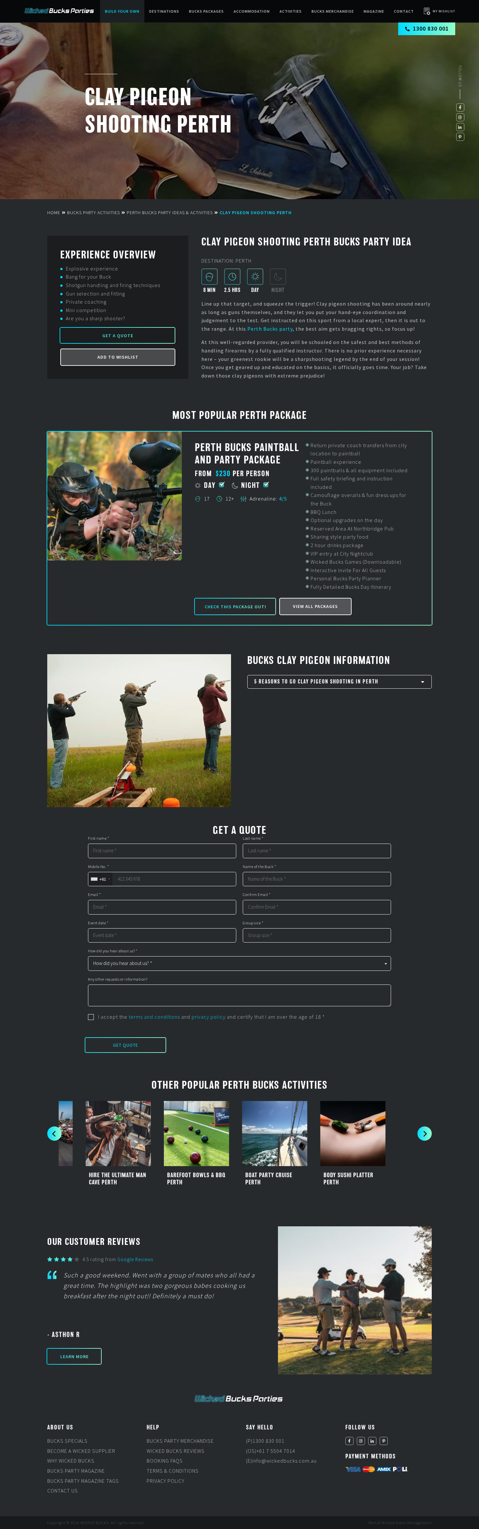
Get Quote (125, 1045)
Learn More (74, 1356)
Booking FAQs (165, 1460)
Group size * (253, 923)
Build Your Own (122, 11)
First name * (98, 838)
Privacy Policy (165, 1480)
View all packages (315, 606)
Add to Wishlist (117, 357)
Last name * (253, 838)
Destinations (164, 11)
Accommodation (252, 11)
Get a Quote (117, 335)
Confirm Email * (257, 895)
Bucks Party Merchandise (180, 1441)
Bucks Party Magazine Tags (83, 1480)
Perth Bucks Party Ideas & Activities (170, 212)
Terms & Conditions (173, 1470)
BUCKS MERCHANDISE (333, 11)
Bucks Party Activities (93, 212)
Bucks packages (206, 11)
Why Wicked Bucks (70, 1460)
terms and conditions (154, 1016)
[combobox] (100, 879)
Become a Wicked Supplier (81, 1451)
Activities (291, 11)
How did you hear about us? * (113, 951)
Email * (94, 895)
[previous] (54, 1133)
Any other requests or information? (117, 979)
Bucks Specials (67, 1441)
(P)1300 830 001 (265, 1441)
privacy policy (208, 1016)
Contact (404, 11)
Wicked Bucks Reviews (176, 1451)
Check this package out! (235, 607)
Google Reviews (135, 1259)
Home (53, 212)
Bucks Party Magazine (76, 1470)
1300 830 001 (431, 28)
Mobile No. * (98, 866)
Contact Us (62, 1490)
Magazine (374, 11)
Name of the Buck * (259, 866)
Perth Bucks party (270, 328)
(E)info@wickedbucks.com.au (281, 1460)
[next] (424, 1133)
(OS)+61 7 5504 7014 (270, 1451)
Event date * (98, 923)
